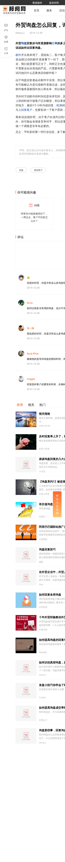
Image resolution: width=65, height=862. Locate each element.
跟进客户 (38, 169)
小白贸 (42, 471)
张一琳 (30, 328)
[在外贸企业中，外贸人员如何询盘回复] (26, 577)
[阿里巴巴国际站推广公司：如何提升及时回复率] (26, 532)
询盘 (24, 43)
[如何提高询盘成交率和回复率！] (26, 713)
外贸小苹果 (44, 449)
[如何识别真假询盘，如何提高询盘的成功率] (26, 668)
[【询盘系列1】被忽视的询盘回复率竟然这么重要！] (26, 487)
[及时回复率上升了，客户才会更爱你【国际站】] (26, 442)
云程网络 (43, 539)
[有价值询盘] (26, 510)
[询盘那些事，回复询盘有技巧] (26, 736)
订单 (54, 43)
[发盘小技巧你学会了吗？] (26, 690)
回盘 (21, 169)
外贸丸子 (43, 720)
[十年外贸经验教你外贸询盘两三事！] (26, 623)
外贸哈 (42, 516)
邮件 (18, 55)
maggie (31, 379)
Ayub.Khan (33, 353)
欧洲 (59, 105)
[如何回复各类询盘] (26, 600)
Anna (30, 302)
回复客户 (26, 109)
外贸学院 (43, 630)
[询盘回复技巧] (26, 555)
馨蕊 (41, 562)
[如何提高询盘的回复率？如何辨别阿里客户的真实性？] (26, 645)
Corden (42, 697)
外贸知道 (43, 607)
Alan (41, 584)
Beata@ (43, 652)
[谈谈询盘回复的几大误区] (26, 464)
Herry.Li (42, 675)
